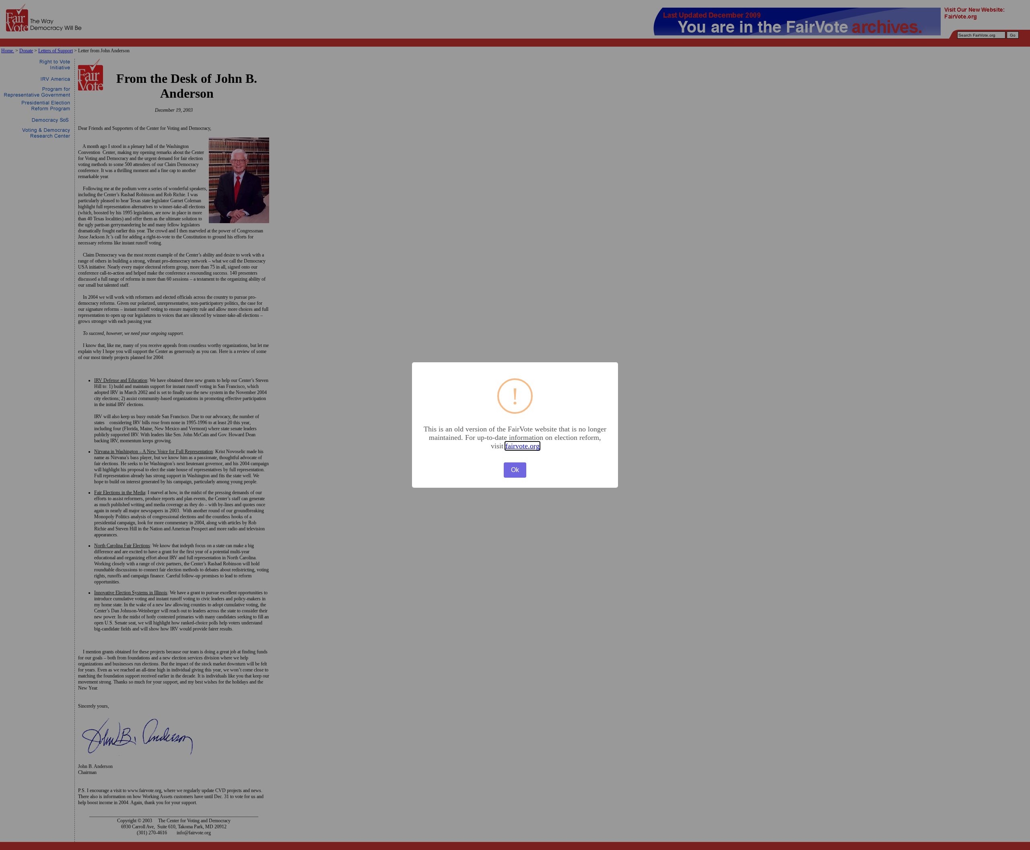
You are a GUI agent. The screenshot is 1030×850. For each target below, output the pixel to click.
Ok (515, 469)
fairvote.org (522, 446)
